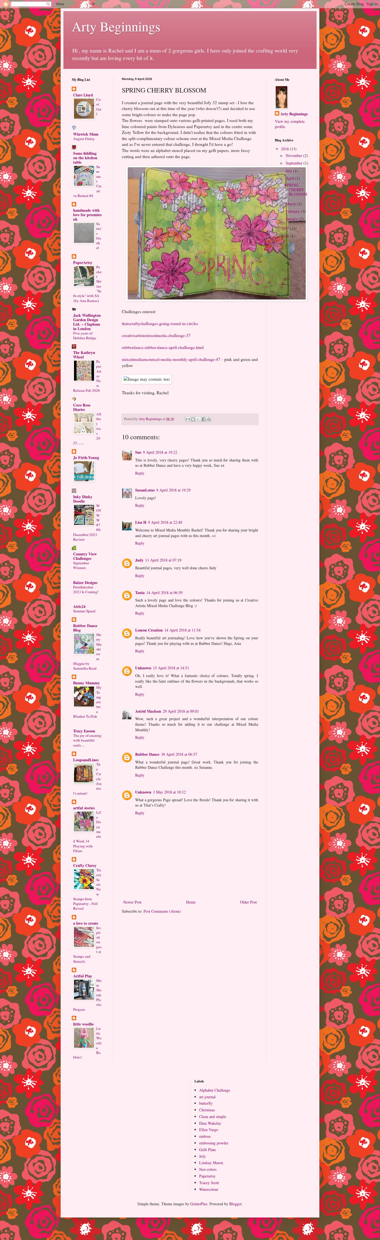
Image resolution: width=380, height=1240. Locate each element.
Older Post (248, 902)
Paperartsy (207, 1176)
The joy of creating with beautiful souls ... (87, 740)
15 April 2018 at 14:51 (171, 667)
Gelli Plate (207, 1149)
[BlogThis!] (193, 419)
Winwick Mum (85, 134)
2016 (285, 236)
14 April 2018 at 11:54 (182, 630)
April (290, 178)
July (289, 170)
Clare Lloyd (83, 95)
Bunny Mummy (86, 683)
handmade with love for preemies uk (87, 214)
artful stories (84, 808)
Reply (139, 473)
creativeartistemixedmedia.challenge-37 (156, 335)
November (294, 155)
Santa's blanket (99, 235)
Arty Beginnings (116, 26)
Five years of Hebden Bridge (84, 335)
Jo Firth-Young (86, 457)
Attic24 (79, 606)
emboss (205, 1136)
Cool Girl (98, 106)
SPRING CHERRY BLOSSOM (296, 189)
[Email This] (188, 419)
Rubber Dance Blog (85, 628)
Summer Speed (84, 610)
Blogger (235, 1203)
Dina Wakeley (210, 1123)
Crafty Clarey (85, 865)
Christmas (207, 1109)
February (293, 211)
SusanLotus (145, 490)
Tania (140, 592)
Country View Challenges (85, 556)
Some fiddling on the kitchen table (85, 157)
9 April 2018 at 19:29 (173, 490)
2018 (285, 148)
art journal (207, 1096)
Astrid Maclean (148, 711)
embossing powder (213, 1143)
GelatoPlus (198, 1203)
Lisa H (140, 522)
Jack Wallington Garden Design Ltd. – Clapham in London (87, 321)
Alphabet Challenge (214, 1090)
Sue (138, 452)
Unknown (143, 668)
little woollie (83, 1024)
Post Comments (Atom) (162, 911)
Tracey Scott (209, 1182)
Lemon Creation (149, 630)
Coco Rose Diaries (81, 407)
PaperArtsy (82, 262)
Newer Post (132, 902)
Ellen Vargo (208, 1129)
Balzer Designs (85, 582)
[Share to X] (198, 419)
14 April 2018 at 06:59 (164, 592)
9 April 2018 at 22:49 (165, 522)
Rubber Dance (147, 754)
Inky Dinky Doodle (82, 499)
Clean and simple (212, 1116)
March (291, 203)
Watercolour (208, 1189)
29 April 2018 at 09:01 (181, 711)
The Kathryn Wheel (84, 355)
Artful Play (82, 976)
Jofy (202, 1156)
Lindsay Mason (211, 1162)
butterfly (206, 1103)
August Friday (84, 138)
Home (191, 902)
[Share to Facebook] (203, 419)
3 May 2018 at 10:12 (169, 792)
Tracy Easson (84, 731)
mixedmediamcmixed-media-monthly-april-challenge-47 (171, 359)
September (294, 163)
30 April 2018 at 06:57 (179, 754)
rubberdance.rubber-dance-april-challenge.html (163, 347)
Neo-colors (207, 1169)
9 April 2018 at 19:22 (160, 452)
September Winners (81, 565)
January (292, 218)
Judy (139, 560)
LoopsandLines (85, 760)
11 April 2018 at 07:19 (163, 560)
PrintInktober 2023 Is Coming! (85, 589)
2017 (285, 228)
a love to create (85, 923)
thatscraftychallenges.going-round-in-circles (160, 323)
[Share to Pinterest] (209, 419)
